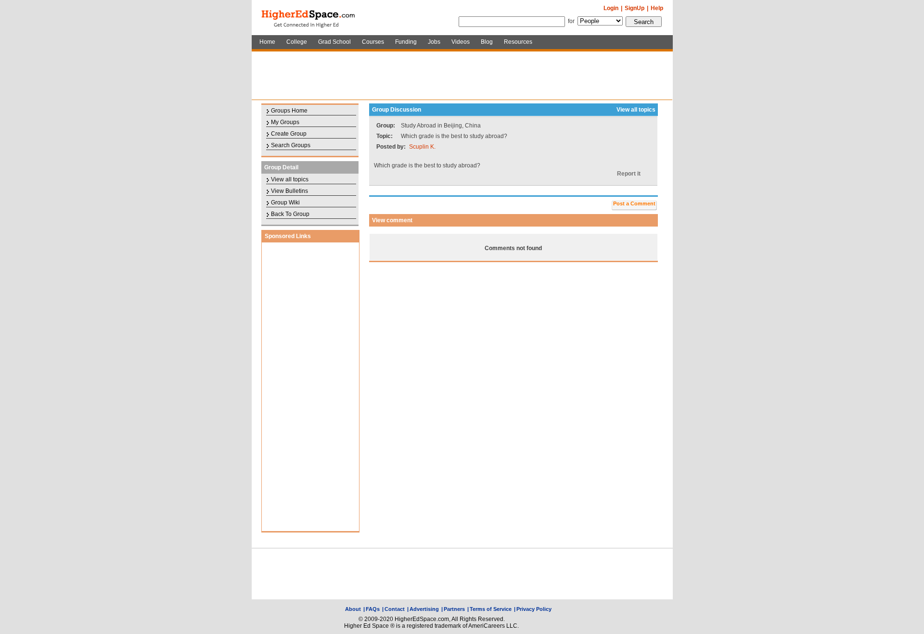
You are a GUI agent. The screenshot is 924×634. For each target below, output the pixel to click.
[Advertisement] (462, 75)
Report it (629, 173)
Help (657, 8)
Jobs (434, 41)
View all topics (289, 179)
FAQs (373, 609)
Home (267, 41)
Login (610, 8)
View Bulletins (289, 191)
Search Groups (290, 145)
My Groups (285, 122)
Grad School (334, 41)
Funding (406, 41)
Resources (518, 41)
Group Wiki (285, 202)
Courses (373, 41)
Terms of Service (491, 609)
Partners (454, 609)
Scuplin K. (422, 146)
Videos (460, 41)
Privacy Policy (534, 609)
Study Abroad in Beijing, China (441, 125)
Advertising (424, 609)
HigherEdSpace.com (309, 18)
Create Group (289, 133)
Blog (487, 41)
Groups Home (289, 110)
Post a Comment (634, 203)
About (353, 609)
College (296, 41)
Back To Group (290, 214)
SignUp (634, 8)
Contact (395, 609)
